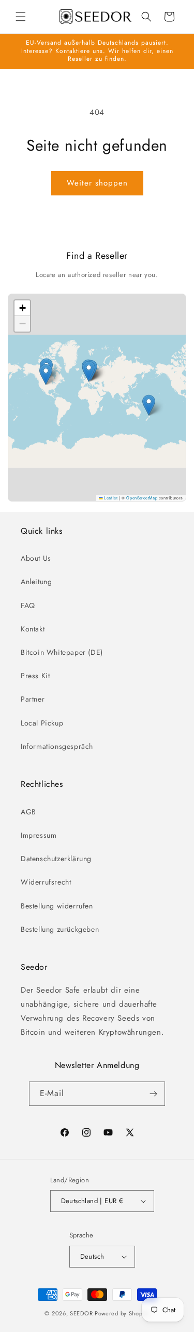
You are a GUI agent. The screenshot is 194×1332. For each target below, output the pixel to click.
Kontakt (32, 629)
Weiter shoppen (97, 183)
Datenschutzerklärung (56, 858)
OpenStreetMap (141, 497)
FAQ (28, 605)
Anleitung (36, 581)
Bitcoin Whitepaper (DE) (62, 652)
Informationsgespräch (57, 746)
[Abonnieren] (153, 1094)
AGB (28, 812)
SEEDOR (81, 1313)
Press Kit (35, 675)
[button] (20, 16)
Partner (32, 699)
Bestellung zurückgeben (60, 929)
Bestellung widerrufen (57, 906)
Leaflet (110, 497)
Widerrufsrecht (46, 882)
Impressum (38, 835)
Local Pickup (42, 723)
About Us (36, 558)
